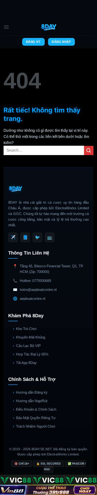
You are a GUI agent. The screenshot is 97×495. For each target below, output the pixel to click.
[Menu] (6, 27)
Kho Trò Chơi (26, 329)
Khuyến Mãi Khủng (30, 337)
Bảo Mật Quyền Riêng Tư (36, 418)
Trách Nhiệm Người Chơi (35, 426)
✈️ (13, 237)
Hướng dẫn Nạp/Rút (31, 401)
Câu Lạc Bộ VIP (28, 346)
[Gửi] (88, 150)
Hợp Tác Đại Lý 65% (32, 354)
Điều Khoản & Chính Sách (36, 409)
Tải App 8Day (26, 363)
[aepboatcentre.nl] (48, 27)
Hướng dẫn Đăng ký (32, 392)
